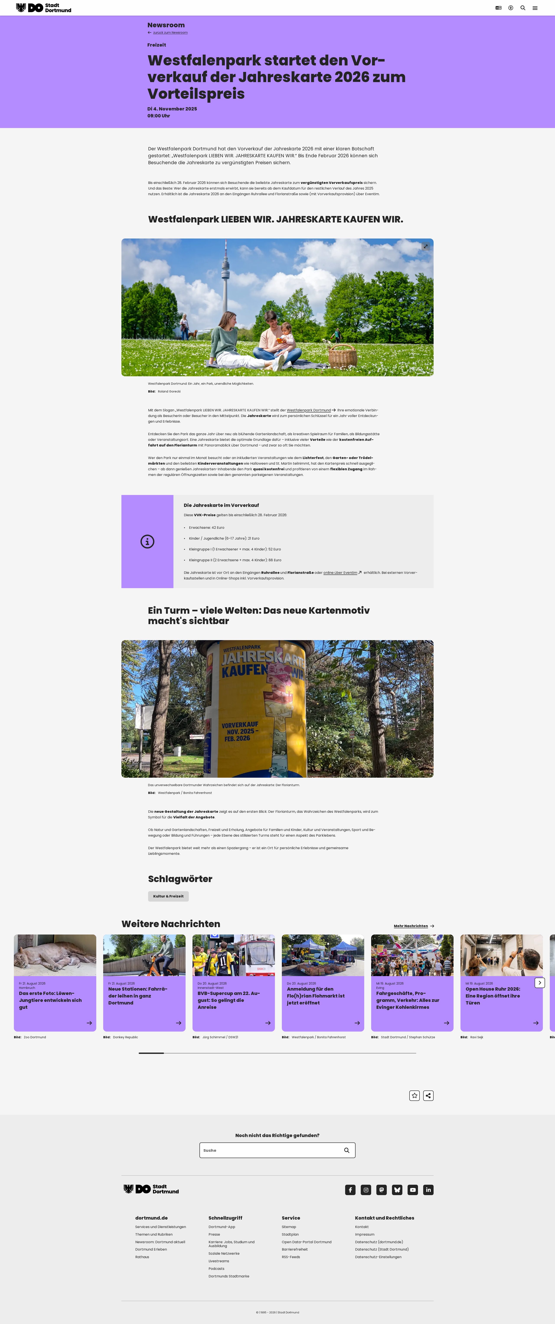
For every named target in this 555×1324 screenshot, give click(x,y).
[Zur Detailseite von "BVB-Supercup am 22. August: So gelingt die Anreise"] (234, 983)
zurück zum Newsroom (170, 32)
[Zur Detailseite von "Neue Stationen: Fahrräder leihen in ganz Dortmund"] (144, 983)
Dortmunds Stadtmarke (229, 1276)
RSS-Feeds (291, 1256)
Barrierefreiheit (295, 1249)
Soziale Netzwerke (224, 1253)
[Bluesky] (397, 1190)
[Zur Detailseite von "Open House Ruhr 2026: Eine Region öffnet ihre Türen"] (501, 983)
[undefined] (540, 983)
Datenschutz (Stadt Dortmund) (382, 1249)
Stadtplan (290, 1234)
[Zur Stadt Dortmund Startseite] (43, 7)
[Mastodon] (381, 1190)
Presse (214, 1234)
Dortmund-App (222, 1226)
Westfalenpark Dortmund (309, 410)
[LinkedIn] (428, 1190)
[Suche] (347, 1150)
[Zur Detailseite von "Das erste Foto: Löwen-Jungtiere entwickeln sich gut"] (55, 983)
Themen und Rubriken (154, 1234)
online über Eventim (340, 572)
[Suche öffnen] (523, 8)
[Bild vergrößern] (425, 246)
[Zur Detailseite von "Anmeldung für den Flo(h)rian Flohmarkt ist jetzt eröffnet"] (323, 983)
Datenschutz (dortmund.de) (379, 1242)
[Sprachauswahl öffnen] (498, 8)
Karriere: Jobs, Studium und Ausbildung (232, 1244)
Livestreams (219, 1261)
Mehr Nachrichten (411, 925)
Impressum (364, 1234)
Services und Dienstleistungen (160, 1226)
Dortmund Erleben (151, 1249)
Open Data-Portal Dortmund (306, 1242)
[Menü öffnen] (535, 8)
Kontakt (362, 1226)
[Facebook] (350, 1190)
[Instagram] (366, 1190)
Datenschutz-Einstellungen (378, 1257)
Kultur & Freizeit (168, 896)
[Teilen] (428, 1095)
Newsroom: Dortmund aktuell (160, 1242)
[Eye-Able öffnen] (511, 8)
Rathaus (142, 1256)
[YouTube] (413, 1190)
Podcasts (216, 1268)
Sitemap (289, 1226)
